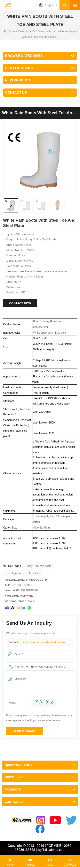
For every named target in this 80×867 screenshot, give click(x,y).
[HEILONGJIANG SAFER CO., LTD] (8, 5)
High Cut (34, 573)
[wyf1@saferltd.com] (18, 608)
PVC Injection (14, 573)
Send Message (24, 731)
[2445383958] (12, 608)
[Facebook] (40, 829)
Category (23, 31)
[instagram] (40, 820)
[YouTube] (55, 820)
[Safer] (21, 820)
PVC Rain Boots (41, 31)
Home (11, 31)
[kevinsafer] (7, 608)
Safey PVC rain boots (38, 565)
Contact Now (20, 303)
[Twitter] (71, 820)
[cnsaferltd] (23, 608)
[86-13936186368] (29, 608)
